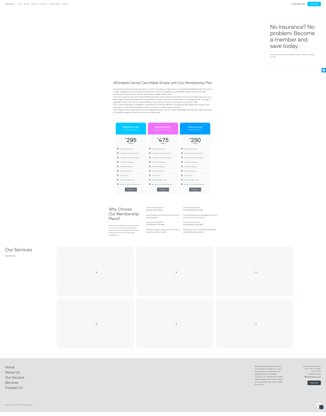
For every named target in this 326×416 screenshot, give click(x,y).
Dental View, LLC (10, 405)
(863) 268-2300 (315, 374)
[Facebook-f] (319, 405)
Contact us (130, 189)
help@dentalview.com (314, 377)
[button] (298, 4)
